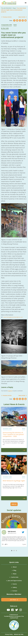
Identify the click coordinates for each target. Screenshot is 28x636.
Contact (14, 591)
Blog (14, 570)
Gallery (15, 587)
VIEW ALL (14, 504)
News (14, 574)
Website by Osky (18, 634)
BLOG (15, 25)
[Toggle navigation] (25, 2)
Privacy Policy (9, 634)
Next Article (22, 17)
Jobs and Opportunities (15, 580)
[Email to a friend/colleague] (22, 20)
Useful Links (14, 577)
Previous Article (7, 17)
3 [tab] (16, 551)
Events (15, 584)
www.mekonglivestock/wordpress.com (13, 317)
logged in (10, 390)
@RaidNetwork (12, 533)
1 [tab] (11, 551)
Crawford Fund (14, 618)
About (15, 567)
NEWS (23, 428)
